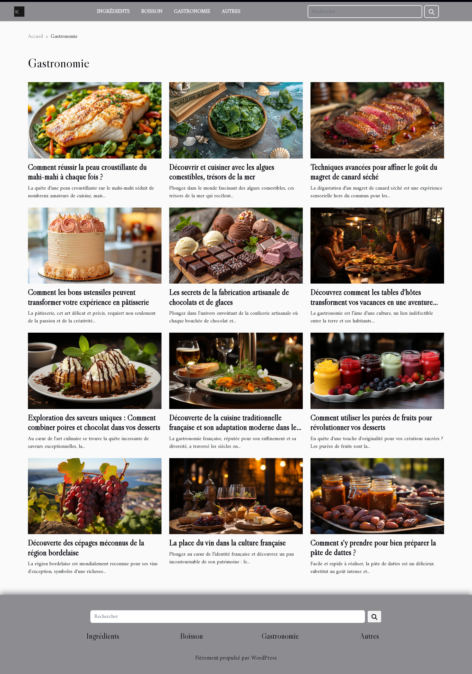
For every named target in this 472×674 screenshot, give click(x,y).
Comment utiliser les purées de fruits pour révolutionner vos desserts (371, 422)
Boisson (151, 11)
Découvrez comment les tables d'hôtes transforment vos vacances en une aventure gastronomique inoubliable (371, 301)
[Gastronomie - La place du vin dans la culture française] (236, 495)
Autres (231, 11)
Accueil (35, 36)
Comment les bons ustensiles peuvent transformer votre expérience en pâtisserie (88, 296)
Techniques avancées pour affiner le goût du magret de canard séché (373, 171)
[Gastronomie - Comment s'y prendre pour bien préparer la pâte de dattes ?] (377, 495)
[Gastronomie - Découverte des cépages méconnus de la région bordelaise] (95, 495)
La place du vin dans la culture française (227, 542)
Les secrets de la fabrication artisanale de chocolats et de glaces (229, 296)
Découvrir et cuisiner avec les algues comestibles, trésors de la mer (221, 171)
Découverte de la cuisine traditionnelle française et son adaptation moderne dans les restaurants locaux (234, 427)
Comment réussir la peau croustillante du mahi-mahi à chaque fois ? (87, 171)
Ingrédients (113, 11)
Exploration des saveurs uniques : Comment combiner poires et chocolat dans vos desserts (94, 422)
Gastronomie (192, 11)
